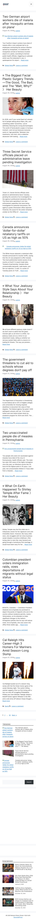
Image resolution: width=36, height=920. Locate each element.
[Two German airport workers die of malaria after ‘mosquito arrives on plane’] (8, 728)
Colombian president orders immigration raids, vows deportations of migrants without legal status (18, 568)
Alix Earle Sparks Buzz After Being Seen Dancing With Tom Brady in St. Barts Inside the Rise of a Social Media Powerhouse (24, 879)
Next (14, 715)
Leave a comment (22, 65)
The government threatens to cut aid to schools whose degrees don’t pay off (18, 365)
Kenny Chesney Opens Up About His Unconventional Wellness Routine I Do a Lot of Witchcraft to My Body (23, 867)
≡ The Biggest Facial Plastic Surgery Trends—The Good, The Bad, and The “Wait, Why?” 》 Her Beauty (18, 82)
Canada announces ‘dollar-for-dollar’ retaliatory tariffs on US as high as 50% (16, 232)
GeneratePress (18, 917)
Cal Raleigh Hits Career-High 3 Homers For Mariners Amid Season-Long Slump (17, 647)
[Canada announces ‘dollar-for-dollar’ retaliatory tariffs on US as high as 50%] (8, 760)
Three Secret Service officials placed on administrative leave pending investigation (17, 157)
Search (29, 782)
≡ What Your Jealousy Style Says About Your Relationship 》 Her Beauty (18, 291)
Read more (24, 60)
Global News (9, 65)
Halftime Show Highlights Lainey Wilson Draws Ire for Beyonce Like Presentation (24, 889)
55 (10, 715)
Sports (7, 706)
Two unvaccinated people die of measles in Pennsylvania (18, 436)
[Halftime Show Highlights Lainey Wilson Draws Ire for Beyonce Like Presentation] (8, 888)
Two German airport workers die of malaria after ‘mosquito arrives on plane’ (18, 22)
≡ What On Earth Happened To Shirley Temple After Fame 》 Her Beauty (17, 491)
